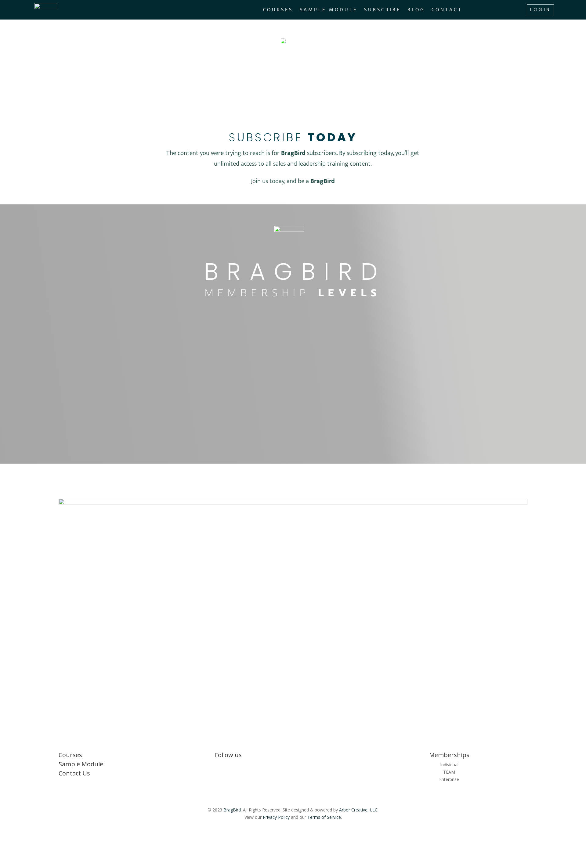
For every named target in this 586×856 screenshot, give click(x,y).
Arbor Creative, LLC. (358, 810)
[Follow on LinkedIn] (281, 766)
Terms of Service (324, 817)
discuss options (441, 371)
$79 (120, 360)
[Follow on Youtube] (305, 766)
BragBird (232, 810)
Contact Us (74, 773)
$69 (269, 360)
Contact (447, 11)
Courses (278, 11)
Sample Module (328, 11)
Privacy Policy (276, 817)
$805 (123, 388)
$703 (273, 388)
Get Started (144, 422)
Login (540, 9)
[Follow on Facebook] (293, 766)
